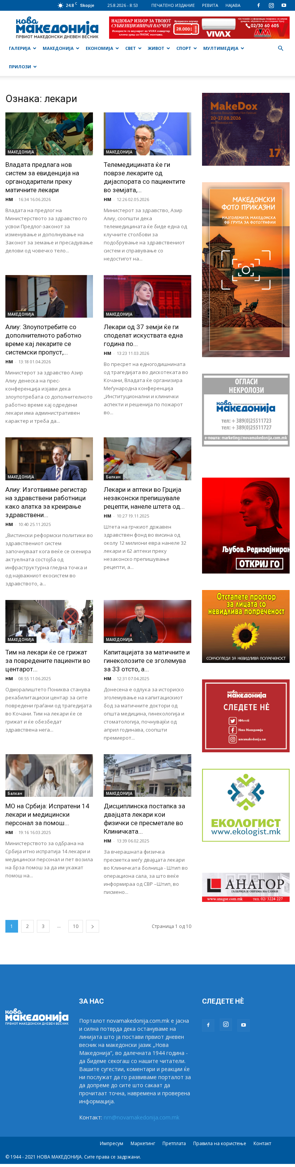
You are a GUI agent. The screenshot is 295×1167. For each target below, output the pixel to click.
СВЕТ (130, 48)
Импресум (111, 1143)
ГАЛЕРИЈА (20, 48)
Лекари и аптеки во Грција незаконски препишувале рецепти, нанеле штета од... (144, 498)
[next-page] (92, 926)
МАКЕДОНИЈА (58, 48)
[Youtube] (284, 5)
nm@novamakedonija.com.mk (141, 1117)
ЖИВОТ (156, 48)
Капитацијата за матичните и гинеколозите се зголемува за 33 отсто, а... (147, 660)
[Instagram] (271, 5)
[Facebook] (258, 5)
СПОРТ (183, 48)
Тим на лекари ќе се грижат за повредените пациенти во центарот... (47, 660)
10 (75, 926)
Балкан (113, 477)
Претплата (174, 1143)
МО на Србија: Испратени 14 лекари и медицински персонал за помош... (47, 814)
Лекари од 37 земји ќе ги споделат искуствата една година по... (143, 335)
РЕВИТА (210, 5)
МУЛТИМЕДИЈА (221, 48)
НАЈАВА (232, 5)
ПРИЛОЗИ (20, 66)
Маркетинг (143, 1143)
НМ (9, 199)
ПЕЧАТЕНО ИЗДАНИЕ (173, 5)
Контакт (262, 1143)
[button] (280, 48)
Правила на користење (219, 1143)
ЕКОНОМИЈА (99, 48)
